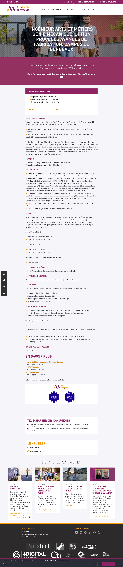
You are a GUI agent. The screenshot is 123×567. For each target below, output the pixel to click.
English (10, 2)
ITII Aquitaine (34, 447)
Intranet (101, 2)
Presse (78, 2)
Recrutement (89, 2)
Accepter (108, 564)
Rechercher (4, 274)
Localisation (4, 286)
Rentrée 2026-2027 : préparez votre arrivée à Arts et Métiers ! (46, 490)
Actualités (68, 2)
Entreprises (85, 9)
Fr (17, 2)
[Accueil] (18, 8)
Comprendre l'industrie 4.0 (16, 488)
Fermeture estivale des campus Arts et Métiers (73, 489)
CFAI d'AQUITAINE (36, 451)
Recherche (71, 9)
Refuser (91, 564)
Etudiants (112, 2)
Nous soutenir (4, 293)
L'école (42, 9)
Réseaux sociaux (4, 280)
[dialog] (61, 562)
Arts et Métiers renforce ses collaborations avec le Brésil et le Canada (102, 490)
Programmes (56, 9)
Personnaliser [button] (7, 564)
